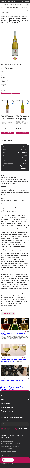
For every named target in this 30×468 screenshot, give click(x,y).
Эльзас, (8, 119)
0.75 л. (3, 90)
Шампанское (5, 403)
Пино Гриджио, (8, 122)
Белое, (10, 121)
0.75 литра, (3, 123)
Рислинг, (18, 123)
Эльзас (12, 68)
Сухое (3, 77)
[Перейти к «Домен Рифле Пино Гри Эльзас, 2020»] (7, 107)
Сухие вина (23, 166)
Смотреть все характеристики (10, 93)
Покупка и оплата (5, 433)
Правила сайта (5, 437)
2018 (26, 160)
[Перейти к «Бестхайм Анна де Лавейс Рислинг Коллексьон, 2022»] (22, 107)
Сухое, (2, 122)
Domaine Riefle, (5, 121)
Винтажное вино (22, 152)
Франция (3, 119)
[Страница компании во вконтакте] (2, 429)
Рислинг (3, 81)
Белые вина (23, 168)
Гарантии (15, 433)
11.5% (2, 86)
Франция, (6, 68)
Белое (3, 73)
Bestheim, (18, 122)
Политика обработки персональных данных (12, 435)
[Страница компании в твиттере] (8, 429)
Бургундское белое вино (7, 361)
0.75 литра (24, 157)
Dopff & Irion (23, 149)
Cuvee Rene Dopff (16, 64)
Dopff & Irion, (5, 64)
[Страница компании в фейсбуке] (5, 429)
